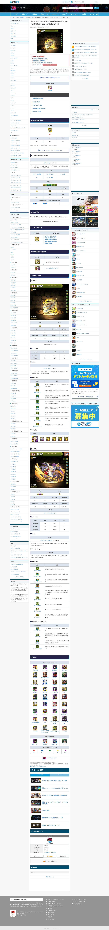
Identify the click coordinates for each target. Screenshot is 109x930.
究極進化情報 (13, 36)
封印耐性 (37, 587)
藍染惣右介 (54, 670)
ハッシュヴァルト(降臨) (55, 722)
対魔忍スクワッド (80, 246)
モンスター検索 (93, 14)
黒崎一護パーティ (14, 162)
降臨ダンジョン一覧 (15, 509)
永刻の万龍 (13, 335)
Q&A (12, 38)
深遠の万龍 (13, 300)
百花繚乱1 (13, 494)
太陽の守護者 (13, 290)
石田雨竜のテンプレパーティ (80, 69)
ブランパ (64, 731)
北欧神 (12, 257)
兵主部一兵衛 (64, 714)
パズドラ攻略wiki (22, 8)
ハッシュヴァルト (35, 684)
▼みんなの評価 (36, 102)
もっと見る (85, 78)
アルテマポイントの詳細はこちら (85, 396)
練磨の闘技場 (13, 484)
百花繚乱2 (13, 496)
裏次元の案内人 (14, 348)
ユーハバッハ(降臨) (64, 722)
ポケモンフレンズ (80, 275)
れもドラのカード (55, 731)
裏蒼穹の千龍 (13, 315)
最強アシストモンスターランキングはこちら (50, 150)
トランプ (64, 14)
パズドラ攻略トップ (15, 23)
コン (45, 722)
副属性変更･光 (37, 392)
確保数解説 (42, 60)
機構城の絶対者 (14, 388)
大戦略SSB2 (78, 354)
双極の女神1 (13, 406)
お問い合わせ (51, 912)
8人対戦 (84, 14)
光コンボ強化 (37, 414)
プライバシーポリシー (80, 901)
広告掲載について (52, 910)
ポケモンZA (78, 329)
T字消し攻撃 (37, 636)
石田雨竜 (35, 677)
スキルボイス (37, 617)
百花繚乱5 (13, 504)
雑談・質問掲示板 (14, 569)
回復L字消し (37, 593)
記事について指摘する (50, 861)
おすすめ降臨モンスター (16, 155)
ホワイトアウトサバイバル (82, 284)
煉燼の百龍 (13, 295)
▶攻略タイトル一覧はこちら (85, 301)
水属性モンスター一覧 (15, 143)
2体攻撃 (37, 397)
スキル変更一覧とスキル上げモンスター (19, 557)
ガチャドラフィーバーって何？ (78, 119)
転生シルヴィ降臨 (14, 443)
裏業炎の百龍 (13, 312)
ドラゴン (12, 259)
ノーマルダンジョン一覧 (16, 516)
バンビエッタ (64, 699)
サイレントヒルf (79, 341)
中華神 (12, 254)
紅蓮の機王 (13, 264)
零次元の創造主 (14, 368)
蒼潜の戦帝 (13, 436)
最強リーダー (25, 14)
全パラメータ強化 (37, 648)
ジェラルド (45, 714)
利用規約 (50, 908)
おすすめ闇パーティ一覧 (16, 190)
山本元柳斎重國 (45, 677)
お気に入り (63, 856)
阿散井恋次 (54, 684)
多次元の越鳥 (13, 365)
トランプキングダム (15, 202)
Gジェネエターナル (80, 250)
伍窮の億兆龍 (13, 305)
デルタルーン (79, 350)
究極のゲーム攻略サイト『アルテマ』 (57, 899)
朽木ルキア (45, 684)
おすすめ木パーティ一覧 (16, 185)
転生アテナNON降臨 (15, 451)
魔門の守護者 (13, 383)
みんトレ (78, 254)
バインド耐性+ (37, 570)
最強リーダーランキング (16, 175)
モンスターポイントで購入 (51, 236)
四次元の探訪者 (14, 363)
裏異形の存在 (13, 398)
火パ (34, 752)
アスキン (55, 714)
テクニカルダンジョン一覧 (16, 521)
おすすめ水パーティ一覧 (16, 182)
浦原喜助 (64, 677)
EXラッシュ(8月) (14, 222)
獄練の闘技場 (13, 489)
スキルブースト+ (37, 576)
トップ (15, 14)
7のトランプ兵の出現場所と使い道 (81, 75)
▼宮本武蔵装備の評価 (37, 98)
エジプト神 (13, 249)
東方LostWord (79, 296)
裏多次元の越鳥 (14, 353)
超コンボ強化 (37, 611)
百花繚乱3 (13, 499)
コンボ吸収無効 (49, 174)
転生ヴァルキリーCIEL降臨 (16, 448)
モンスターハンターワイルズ (82, 333)
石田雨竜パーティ (14, 165)
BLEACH (54, 14)
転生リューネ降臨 (14, 441)
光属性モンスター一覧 (15, 148)
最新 (92, 109)
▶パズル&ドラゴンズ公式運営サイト (38, 766)
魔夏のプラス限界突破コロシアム (18, 229)
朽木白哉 (35, 699)
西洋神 (12, 247)
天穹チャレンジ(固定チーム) (17, 242)
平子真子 (64, 692)
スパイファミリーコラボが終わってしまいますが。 (83, 114)
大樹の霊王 (13, 267)
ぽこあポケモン (79, 308)
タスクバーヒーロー (80, 316)
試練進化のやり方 (14, 531)
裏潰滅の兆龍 (13, 320)
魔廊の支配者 (13, 385)
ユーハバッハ (45, 670)
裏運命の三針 (13, 395)
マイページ (74, 137)
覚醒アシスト (37, 386)
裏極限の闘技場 (48, 243)
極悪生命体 (13, 342)
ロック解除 (62, 174)
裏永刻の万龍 (13, 317)
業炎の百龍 (13, 330)
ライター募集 (51, 919)
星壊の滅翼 (13, 423)
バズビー (55, 706)
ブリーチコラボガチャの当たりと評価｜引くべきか (85, 46)
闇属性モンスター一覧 (15, 150)
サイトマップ (51, 914)
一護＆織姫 (35, 670)
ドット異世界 (79, 280)
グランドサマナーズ (80, 292)
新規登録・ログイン (76, 135)
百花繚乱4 (13, 501)
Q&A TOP (74, 132)
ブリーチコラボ (14, 199)
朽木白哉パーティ (14, 167)
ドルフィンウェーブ (80, 238)
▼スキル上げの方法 (37, 105)
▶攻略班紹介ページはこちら (50, 852)
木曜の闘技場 (13, 471)
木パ (50, 752)
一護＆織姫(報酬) (35, 722)
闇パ (65, 752)
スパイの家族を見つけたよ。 (78, 122)
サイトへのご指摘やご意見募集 (17, 576)
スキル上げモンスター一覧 (16, 554)
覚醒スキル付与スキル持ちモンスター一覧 (83, 63)
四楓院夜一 (64, 684)
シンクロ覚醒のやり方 (15, 533)
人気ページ (59, 775)
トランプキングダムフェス (16, 210)
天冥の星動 (13, 426)
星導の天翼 (13, 433)
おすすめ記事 (40, 775)
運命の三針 (13, 413)
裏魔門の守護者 (14, 373)
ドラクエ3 (78, 346)
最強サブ (35, 14)
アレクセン (35, 731)
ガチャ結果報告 (14, 566)
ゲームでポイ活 (66, 2)
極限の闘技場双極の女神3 (51, 241)
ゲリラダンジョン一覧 (15, 511)
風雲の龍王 (13, 272)
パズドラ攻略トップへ (51, 758)
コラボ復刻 (74, 112)
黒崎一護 (64, 670)
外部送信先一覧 (78, 903)
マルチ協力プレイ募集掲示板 (17, 564)
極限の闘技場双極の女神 (50, 237)
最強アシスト (44, 14)
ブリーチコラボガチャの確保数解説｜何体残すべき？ (85, 52)
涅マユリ (55, 699)
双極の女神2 (13, 408)
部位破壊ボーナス (37, 426)
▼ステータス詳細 (36, 111)
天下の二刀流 (47, 163)
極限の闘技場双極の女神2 (51, 239)
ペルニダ (35, 714)
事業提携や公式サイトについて (55, 906)
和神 (12, 252)
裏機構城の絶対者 (14, 378)
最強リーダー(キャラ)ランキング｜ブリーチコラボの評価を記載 (85, 56)
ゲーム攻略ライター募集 (80, 899)
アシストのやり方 (14, 538)
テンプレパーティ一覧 (15, 177)
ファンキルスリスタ (80, 242)
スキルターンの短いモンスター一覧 (81, 66)
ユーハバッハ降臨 (14, 237)
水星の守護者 (13, 282)
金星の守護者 (13, 285)
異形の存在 (13, 416)
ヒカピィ (37, 241)
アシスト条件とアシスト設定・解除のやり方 (19, 551)
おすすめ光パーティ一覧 (16, 187)
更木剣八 (55, 677)
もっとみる (84, 125)
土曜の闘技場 (13, 476)
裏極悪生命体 (13, 325)
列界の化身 (13, 418)
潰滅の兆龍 (13, 337)
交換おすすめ (36, 60)
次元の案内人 (13, 360)
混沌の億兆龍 (13, 340)
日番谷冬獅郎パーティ (15, 170)
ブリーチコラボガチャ (15, 207)
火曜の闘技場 (13, 466)
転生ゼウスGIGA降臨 (15, 453)
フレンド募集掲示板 (15, 574)
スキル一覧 (13, 545)
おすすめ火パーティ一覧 (16, 180)
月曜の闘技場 (13, 464)
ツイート (37, 856)
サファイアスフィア (80, 234)
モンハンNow (79, 271)
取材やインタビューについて (54, 903)
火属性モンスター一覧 (15, 140)
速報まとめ (13, 33)
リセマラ (64, 744)
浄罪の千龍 (13, 297)
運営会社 (50, 917)
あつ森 (77, 337)
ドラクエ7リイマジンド (81, 325)
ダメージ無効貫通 (37, 174)
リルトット (35, 706)
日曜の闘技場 (13, 479)
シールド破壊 (50, 177)
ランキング (96, 109)
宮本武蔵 (50, 90)
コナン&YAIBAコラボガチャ (52, 268)
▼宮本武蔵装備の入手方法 (38, 108)
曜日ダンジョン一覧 (15, 514)
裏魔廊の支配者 (14, 375)
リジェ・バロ (64, 706)
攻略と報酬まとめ (14, 461)
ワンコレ (78, 288)
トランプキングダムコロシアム (17, 227)
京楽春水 (35, 692)
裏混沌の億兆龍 (14, 322)
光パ (58, 752)
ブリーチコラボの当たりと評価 (40, 58)
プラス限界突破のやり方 (16, 536)
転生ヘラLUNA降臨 (15, 456)
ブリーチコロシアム (48, 62)
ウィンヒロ (78, 263)
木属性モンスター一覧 (15, 145)
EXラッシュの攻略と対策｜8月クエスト (82, 72)
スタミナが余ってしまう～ (77, 117)
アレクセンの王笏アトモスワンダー (45, 731)
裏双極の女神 (13, 393)
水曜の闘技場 (13, 469)
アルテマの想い (51, 901)
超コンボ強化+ (37, 599)
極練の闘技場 (13, 486)
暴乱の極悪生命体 (14, 307)
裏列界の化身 (13, 400)
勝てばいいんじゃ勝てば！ (46, 540)
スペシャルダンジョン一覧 (16, 519)
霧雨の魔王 (13, 275)
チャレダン (74, 14)
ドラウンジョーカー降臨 (16, 224)
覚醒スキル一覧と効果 (15, 548)
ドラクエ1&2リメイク (81, 321)
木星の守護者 (13, 280)
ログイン (96, 1)
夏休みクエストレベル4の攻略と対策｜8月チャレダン (85, 49)
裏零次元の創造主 (14, 355)
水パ (42, 752)
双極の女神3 (13, 411)
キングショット (79, 267)
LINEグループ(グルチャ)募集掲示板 (18, 571)
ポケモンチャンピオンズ (81, 312)
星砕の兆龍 (13, 302)
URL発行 (51, 856)
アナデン (78, 259)
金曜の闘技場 (13, 474)
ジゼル (44, 706)
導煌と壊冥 (13, 428)
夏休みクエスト (14, 219)
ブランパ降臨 (13, 232)
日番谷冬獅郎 (45, 699)
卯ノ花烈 (45, 692)
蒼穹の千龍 (13, 332)
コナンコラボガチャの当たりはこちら (50, 77)
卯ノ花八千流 (55, 692)
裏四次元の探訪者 (14, 350)
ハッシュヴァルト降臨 (38, 62)
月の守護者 (13, 287)
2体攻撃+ (37, 643)
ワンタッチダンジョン (15, 528)
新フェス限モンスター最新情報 (17, 153)
